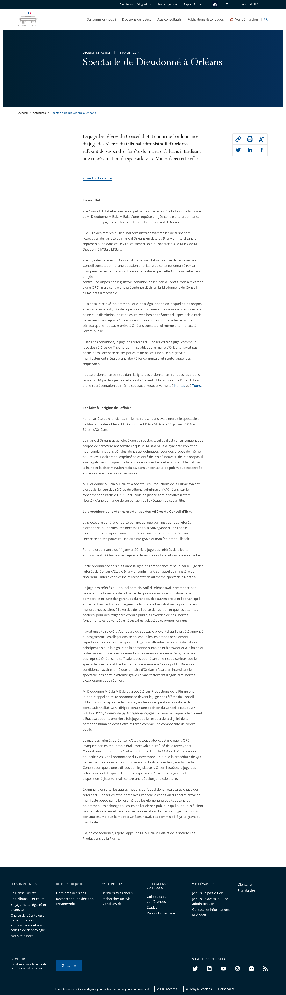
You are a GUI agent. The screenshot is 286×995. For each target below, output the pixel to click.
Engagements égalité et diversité (28, 907)
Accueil (23, 113)
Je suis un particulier (207, 893)
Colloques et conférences (156, 899)
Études (152, 907)
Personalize (226, 989)
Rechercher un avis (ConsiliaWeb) (116, 901)
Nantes (180, 385)
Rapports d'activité (161, 913)
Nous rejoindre (22, 935)
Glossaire (245, 884)
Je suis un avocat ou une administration (210, 901)
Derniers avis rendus (117, 893)
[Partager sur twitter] (238, 150)
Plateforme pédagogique (136, 4)
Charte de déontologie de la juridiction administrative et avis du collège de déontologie (29, 922)
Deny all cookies (200, 989)
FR (227, 4)
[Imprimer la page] (249, 139)
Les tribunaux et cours (27, 899)
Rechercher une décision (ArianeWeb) (75, 901)
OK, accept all (169, 989)
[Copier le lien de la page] (238, 139)
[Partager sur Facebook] (261, 150)
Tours (196, 385)
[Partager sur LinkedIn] (249, 150)
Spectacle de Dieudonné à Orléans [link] (73, 113)
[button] (101, 19)
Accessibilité (250, 4)
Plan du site (246, 890)
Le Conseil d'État (23, 893)
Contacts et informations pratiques (211, 912)
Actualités (39, 113)
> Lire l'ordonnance (97, 178)
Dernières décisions (71, 893)
